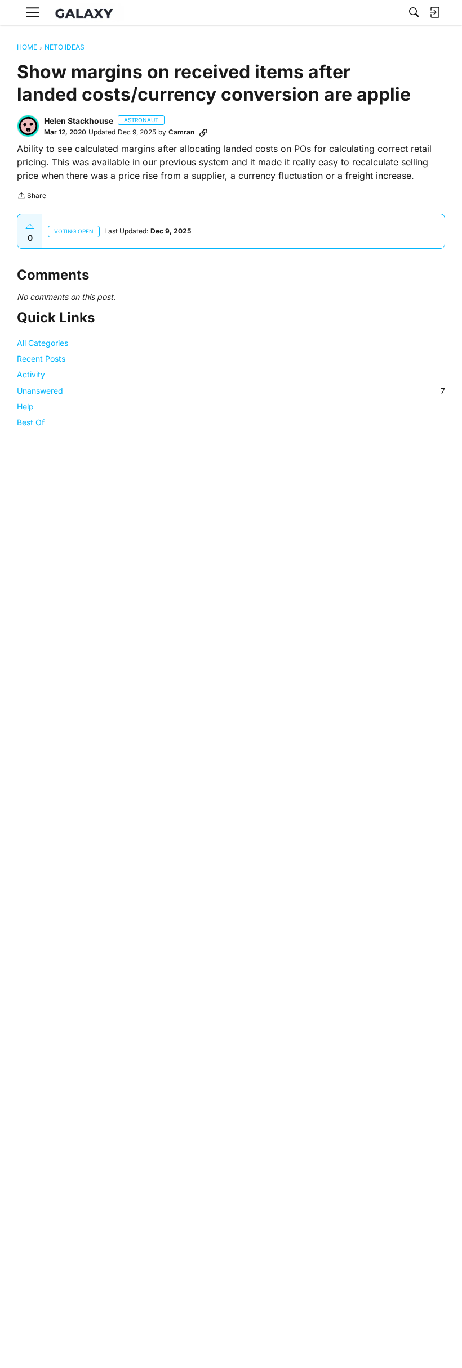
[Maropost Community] (87, 12)
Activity (31, 374)
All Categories (42, 343)
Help (25, 406)
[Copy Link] (203, 132)
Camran (181, 132)
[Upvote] (30, 226)
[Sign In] (434, 12)
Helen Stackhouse (78, 120)
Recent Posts (41, 358)
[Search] (414, 12)
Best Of (31, 422)
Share (31, 196)
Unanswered (231, 390)
